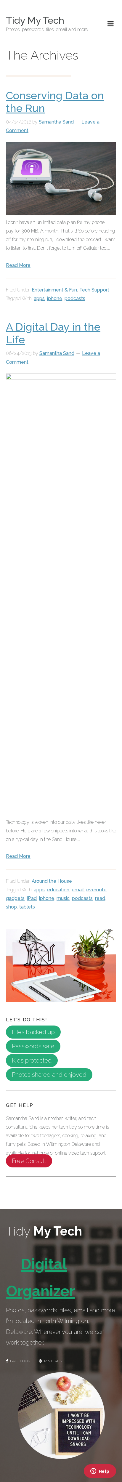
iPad (32, 898)
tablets (27, 907)
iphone (54, 298)
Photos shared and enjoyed (49, 1074)
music (63, 898)
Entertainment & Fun (54, 290)
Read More (18, 265)
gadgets (15, 898)
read (100, 898)
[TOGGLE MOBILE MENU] (110, 24)
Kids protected (32, 1060)
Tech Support (94, 290)
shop (11, 907)
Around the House (52, 881)
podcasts (75, 298)
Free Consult (29, 1160)
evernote (96, 890)
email (78, 890)
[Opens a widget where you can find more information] (100, 1471)
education (58, 890)
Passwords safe (33, 1046)
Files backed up (33, 1032)
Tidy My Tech (35, 20)
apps (39, 298)
